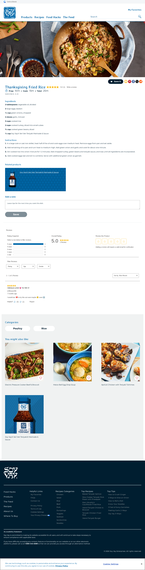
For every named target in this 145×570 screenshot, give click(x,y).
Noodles (60, 523)
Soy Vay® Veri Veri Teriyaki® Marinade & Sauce (39, 172)
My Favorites (134, 9)
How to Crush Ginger (117, 494)
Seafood (60, 517)
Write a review (72, 87)
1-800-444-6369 (31, 544)
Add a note (10, 196)
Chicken (60, 494)
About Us (8, 511)
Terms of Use (36, 509)
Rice (44, 328)
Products (26, 17)
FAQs (33, 498)
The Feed (68, 17)
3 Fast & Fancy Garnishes (118, 507)
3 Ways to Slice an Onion (118, 498)
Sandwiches (62, 520)
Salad (59, 498)
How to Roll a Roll (115, 501)
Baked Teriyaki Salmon (92, 494)
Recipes (39, 17)
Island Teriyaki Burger (91, 518)
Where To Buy (11, 516)
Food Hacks (53, 17)
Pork (59, 507)
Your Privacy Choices (39, 515)
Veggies (60, 514)
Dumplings (61, 510)
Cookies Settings (37, 512)
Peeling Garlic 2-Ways (117, 510)
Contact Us (35, 501)
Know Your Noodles (116, 504)
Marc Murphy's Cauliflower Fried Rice (91, 503)
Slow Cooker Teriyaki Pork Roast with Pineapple (93, 498)
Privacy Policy (36, 506)
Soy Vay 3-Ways (114, 514)
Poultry (17, 328)
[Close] (141, 564)
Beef (58, 504)
